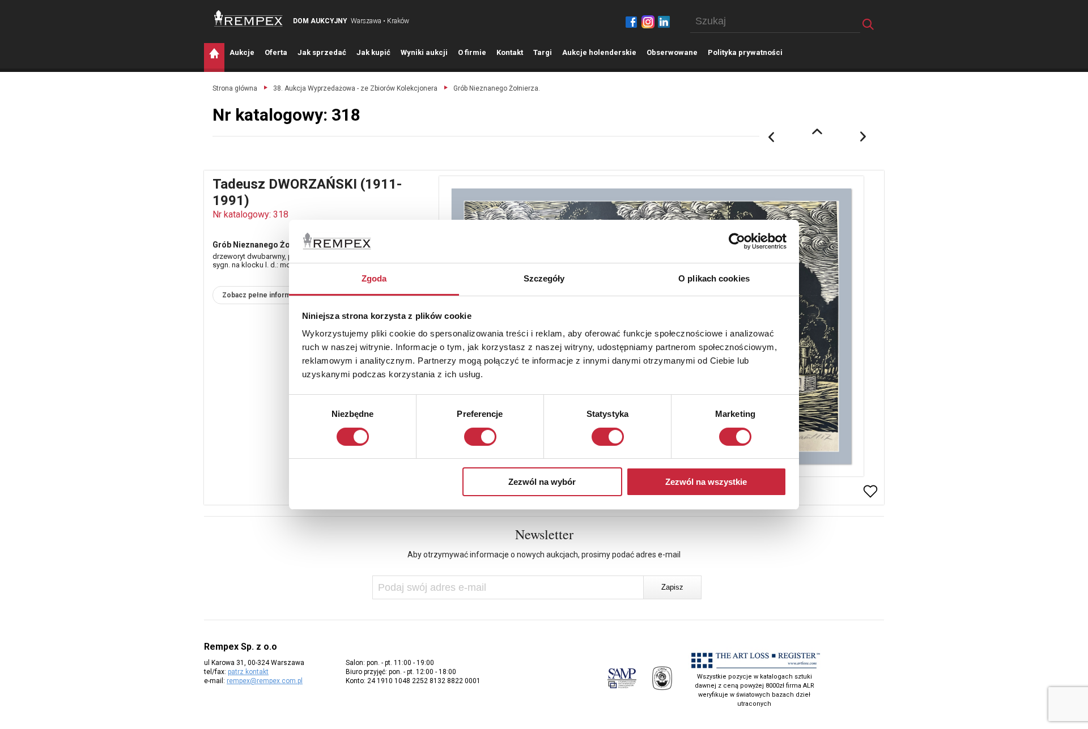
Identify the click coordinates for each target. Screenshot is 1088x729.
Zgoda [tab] (374, 278)
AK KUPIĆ (373, 52)
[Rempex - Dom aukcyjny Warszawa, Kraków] (248, 18)
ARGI (542, 52)
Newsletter (544, 534)
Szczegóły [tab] (544, 278)
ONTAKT (509, 52)
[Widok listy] (817, 131)
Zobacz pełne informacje (263, 295)
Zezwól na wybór (542, 482)
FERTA (276, 52)
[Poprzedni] (771, 137)
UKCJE (242, 52)
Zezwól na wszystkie (706, 482)
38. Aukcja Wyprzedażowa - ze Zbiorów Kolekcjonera (355, 88)
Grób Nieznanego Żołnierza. (496, 88)
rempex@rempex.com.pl (265, 681)
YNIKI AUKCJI (424, 52)
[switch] (480, 437)
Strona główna (234, 88)
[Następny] (863, 137)
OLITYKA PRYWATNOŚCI (745, 52)
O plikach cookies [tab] (714, 278)
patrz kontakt (248, 672)
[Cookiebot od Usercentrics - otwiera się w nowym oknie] (737, 241)
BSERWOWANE (672, 52)
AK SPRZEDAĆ (322, 52)
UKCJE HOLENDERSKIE (599, 52)
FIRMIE (472, 52)
